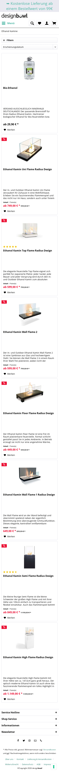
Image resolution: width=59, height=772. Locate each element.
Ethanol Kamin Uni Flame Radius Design (27, 169)
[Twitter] (23, 740)
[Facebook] (18, 740)
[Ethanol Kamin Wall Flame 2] (29, 312)
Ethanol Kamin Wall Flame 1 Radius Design (29, 494)
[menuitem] (8, 23)
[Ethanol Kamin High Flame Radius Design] (29, 637)
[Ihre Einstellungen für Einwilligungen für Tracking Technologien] (54, 767)
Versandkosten (49, 749)
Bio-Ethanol (10, 88)
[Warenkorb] (54, 23)
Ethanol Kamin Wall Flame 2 (20, 332)
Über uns (9, 759)
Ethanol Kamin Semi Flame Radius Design (28, 576)
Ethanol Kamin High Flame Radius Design (28, 657)
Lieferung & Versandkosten (39, 759)
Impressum (49, 764)
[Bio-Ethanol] (29, 68)
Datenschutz (27, 764)
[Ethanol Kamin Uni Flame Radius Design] (29, 149)
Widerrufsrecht (12, 764)
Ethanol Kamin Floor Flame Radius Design (28, 413)
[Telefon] (41, 740)
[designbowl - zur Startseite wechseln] (15, 16)
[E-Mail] (35, 740)
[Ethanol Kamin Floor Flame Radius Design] (29, 393)
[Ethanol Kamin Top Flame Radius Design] (29, 231)
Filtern (9, 40)
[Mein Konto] (47, 23)
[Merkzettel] (39, 23)
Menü (11, 23)
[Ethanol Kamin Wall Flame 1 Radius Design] (29, 475)
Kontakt (20, 759)
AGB (38, 764)
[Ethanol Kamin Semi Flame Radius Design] (29, 556)
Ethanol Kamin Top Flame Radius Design (27, 250)
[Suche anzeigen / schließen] (32, 23)
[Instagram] (29, 740)
